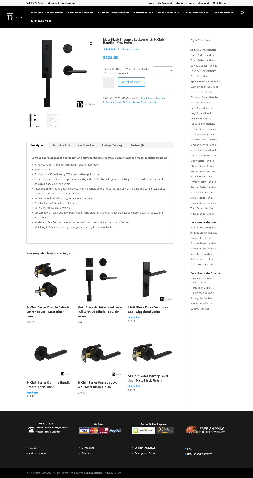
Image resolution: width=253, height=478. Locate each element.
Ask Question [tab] (86, 145)
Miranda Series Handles (203, 155)
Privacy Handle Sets (201, 298)
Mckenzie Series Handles (203, 145)
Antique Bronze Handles (203, 232)
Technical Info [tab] (61, 145)
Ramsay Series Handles (203, 187)
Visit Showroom (37, 453)
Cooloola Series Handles (203, 65)
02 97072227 (37, 2)
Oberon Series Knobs (202, 166)
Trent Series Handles (201, 208)
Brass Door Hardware (81, 12)
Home (150, 3)
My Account (165, 3)
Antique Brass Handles (202, 227)
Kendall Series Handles (202, 123)
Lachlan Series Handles (203, 129)
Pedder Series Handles (202, 171)
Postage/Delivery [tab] (112, 145)
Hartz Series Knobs (200, 102)
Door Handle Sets (168, 12)
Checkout (203, 3)
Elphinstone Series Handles (205, 81)
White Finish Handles (202, 264)
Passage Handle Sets (201, 303)
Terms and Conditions (89, 472)
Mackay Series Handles (203, 134)
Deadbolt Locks (201, 287)
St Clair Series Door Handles (140, 102)
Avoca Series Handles (202, 55)
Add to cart (131, 81)
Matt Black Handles (201, 254)
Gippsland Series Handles (204, 97)
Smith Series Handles (202, 192)
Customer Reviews (145, 447)
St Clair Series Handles (202, 197)
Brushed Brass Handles (203, 243)
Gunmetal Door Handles (203, 248)
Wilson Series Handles (202, 213)
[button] (91, 43)
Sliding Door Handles (195, 12)
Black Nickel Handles (201, 238)
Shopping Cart (185, 3)
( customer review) (128, 49)
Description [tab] (37, 145)
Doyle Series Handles (201, 76)
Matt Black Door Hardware (47, 12)
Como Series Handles (202, 60)
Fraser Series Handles (202, 92)
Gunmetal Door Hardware (113, 12)
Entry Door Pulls (143, 12)
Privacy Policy (112, 472)
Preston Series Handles (203, 181)
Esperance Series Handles (204, 86)
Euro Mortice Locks (203, 293)
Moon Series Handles (202, 160)
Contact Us (88, 447)
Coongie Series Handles (203, 70)
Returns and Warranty (199, 453)
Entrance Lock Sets (200, 278)
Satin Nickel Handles (201, 259)
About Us (34, 448)
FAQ (189, 448)
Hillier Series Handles (201, 108)
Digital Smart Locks (200, 40)
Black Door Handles (153, 98)
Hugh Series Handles (201, 113)
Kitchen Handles (41, 20)
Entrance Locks (112, 102)
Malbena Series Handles (203, 139)
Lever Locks (199, 282)
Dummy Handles (199, 308)
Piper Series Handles (201, 176)
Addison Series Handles (203, 49)
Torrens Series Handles (203, 203)
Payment (87, 453)
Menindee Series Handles (204, 150)
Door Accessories (223, 12)
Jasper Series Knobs (201, 118)
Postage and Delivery (146, 453)
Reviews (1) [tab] (137, 145)
